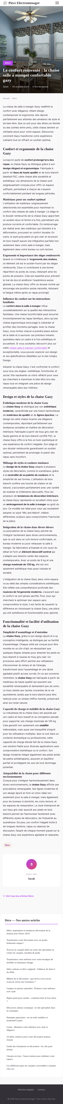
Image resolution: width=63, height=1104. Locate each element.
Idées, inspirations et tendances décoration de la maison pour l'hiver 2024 (28, 932)
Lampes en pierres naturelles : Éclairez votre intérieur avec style (31, 990)
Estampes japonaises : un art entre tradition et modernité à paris (27, 1019)
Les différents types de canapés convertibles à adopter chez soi (31, 1067)
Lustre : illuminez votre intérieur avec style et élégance (27, 1028)
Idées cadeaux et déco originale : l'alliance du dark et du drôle (31, 970)
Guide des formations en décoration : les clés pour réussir (29, 1048)
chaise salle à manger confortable (28, 347)
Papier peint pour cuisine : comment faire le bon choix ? (31, 999)
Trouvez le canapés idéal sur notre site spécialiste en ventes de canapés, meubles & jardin (30, 951)
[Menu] (57, 3)
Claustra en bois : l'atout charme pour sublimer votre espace (31, 1057)
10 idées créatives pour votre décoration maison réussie (28, 1038)
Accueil (6, 98)
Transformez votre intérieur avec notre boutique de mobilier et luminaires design (30, 961)
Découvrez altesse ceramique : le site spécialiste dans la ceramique (31, 1009)
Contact (41, 1089)
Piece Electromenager (21, 3)
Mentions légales (26, 1089)
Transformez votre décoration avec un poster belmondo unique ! (27, 941)
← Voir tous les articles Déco (18, 896)
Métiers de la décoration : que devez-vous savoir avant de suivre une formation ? (29, 980)
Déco (8, 63)
